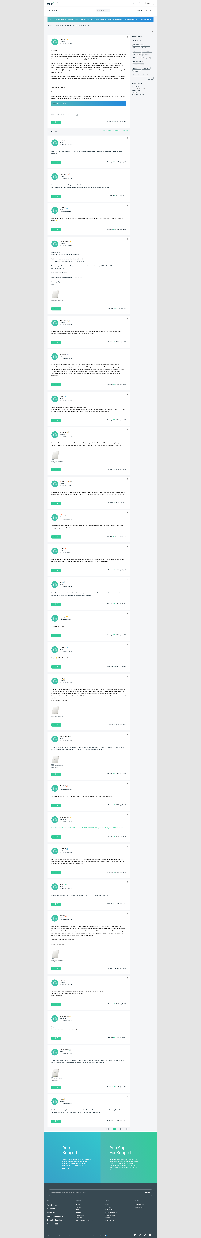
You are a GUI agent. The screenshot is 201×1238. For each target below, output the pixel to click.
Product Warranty (110, 1220)
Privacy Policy (70, 1235)
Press (78, 1209)
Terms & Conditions (78, 1235)
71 (114, 968)
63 (114, 635)
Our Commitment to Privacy (84, 1220)
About (78, 1204)
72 (114, 1004)
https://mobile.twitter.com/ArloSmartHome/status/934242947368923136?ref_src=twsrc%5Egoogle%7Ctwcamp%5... (87, 828)
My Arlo (141, 3)
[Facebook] (135, 1235)
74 (114, 1087)
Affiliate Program (139, 1207)
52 (114, 229)
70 (114, 903)
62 (114, 603)
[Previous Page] (104, 1129)
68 (114, 836)
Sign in (146, 10)
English (50, 25)
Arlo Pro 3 (136, 51)
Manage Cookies (113, 1235)
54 (115, 308)
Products (60, 3)
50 (114, 162)
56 (114, 384)
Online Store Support (111, 1212)
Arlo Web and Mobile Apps (140, 58)
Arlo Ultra (145, 54)
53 (114, 121)
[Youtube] (150, 1235)
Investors (78, 1212)
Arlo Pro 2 (144, 47)
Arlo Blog (79, 1218)
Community (108, 1207)
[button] (127, 37)
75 (114, 1120)
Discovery (136, 68)
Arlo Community (52, 10)
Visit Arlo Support (67, 1169)
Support (134, 3)
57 (114, 420)
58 (114, 469)
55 (114, 342)
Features (145, 68)
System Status (109, 1209)
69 (114, 872)
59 (114, 502)
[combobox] (122, 10)
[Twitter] (145, 1235)
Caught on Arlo (80, 1215)
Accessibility (91, 1235)
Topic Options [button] (152, 32)
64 (114, 666)
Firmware (135, 71)
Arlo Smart (136, 54)
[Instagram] (140, 1235)
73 (114, 1037)
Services (66, 3)
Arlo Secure (146, 51)
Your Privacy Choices (100, 1235)
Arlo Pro (66, 25)
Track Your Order (110, 1215)
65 (114, 724)
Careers (78, 1207)
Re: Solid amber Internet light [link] (81, 25)
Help (151, 10)
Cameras (58, 25)
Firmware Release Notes (140, 75)
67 (114, 805)
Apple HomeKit (137, 41)
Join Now (139, 10)
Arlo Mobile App (137, 44)
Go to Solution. (62, 103)
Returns (107, 1218)
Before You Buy (137, 64)
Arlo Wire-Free (137, 61)
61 (114, 570)
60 (114, 536)
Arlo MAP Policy (139, 1204)
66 (114, 773)
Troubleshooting (72, 115)
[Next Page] (129, 1129)
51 (114, 195)
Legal (85, 1235)
